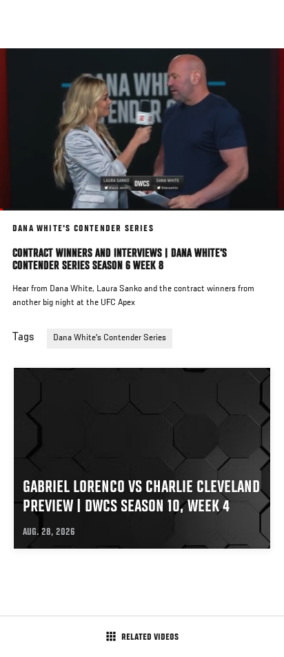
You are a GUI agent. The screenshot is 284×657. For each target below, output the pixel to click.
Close (259, 74)
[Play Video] (142, 129)
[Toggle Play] (29, 219)
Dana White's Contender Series (109, 338)
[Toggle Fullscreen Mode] (256, 219)
